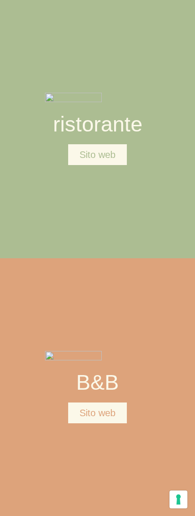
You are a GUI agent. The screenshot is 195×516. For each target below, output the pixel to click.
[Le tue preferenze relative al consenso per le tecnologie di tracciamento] (178, 499)
